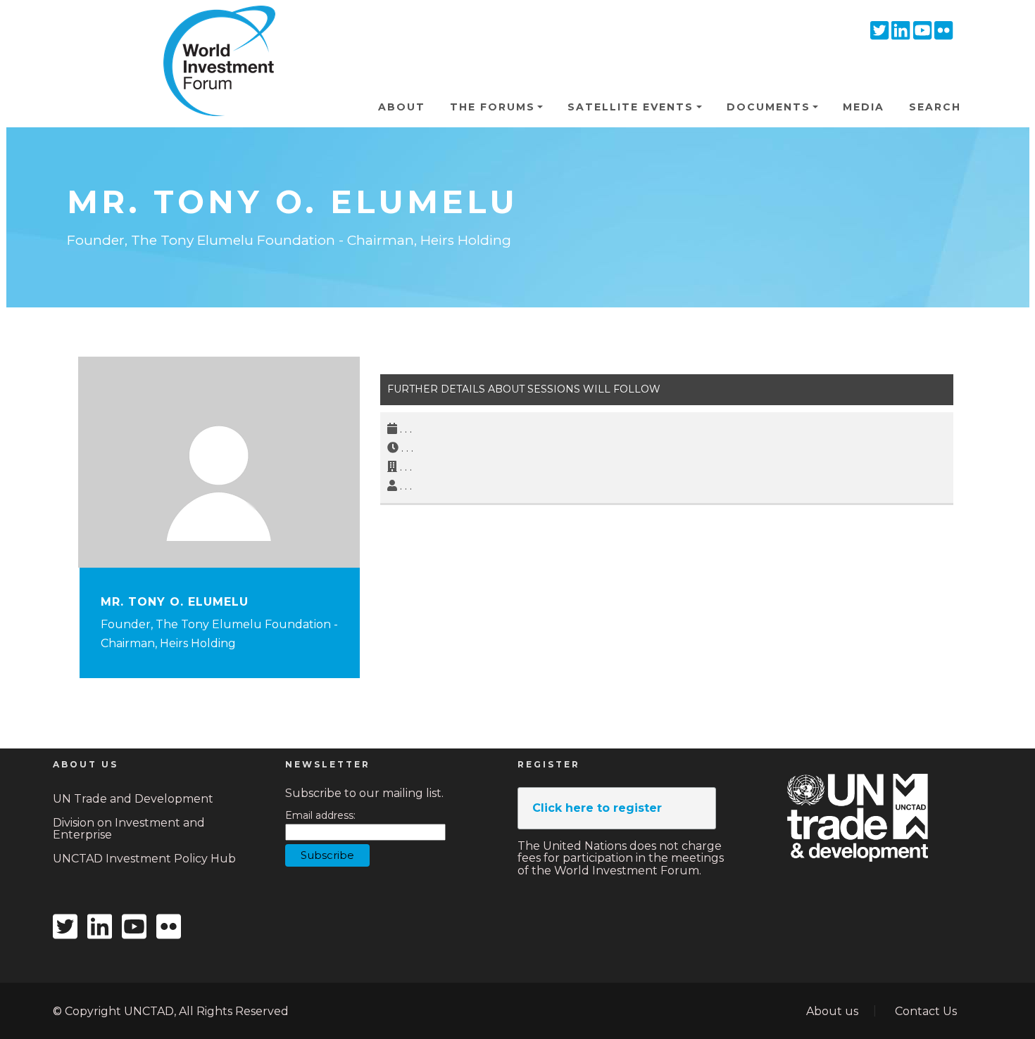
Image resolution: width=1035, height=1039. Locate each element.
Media (863, 107)
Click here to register (597, 808)
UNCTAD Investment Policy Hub (144, 858)
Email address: (320, 815)
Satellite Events (630, 107)
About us (832, 1011)
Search (935, 107)
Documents (768, 107)
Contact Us (926, 1011)
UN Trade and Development (133, 798)
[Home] (213, 27)
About (401, 107)
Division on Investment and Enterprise (129, 829)
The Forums (492, 107)
